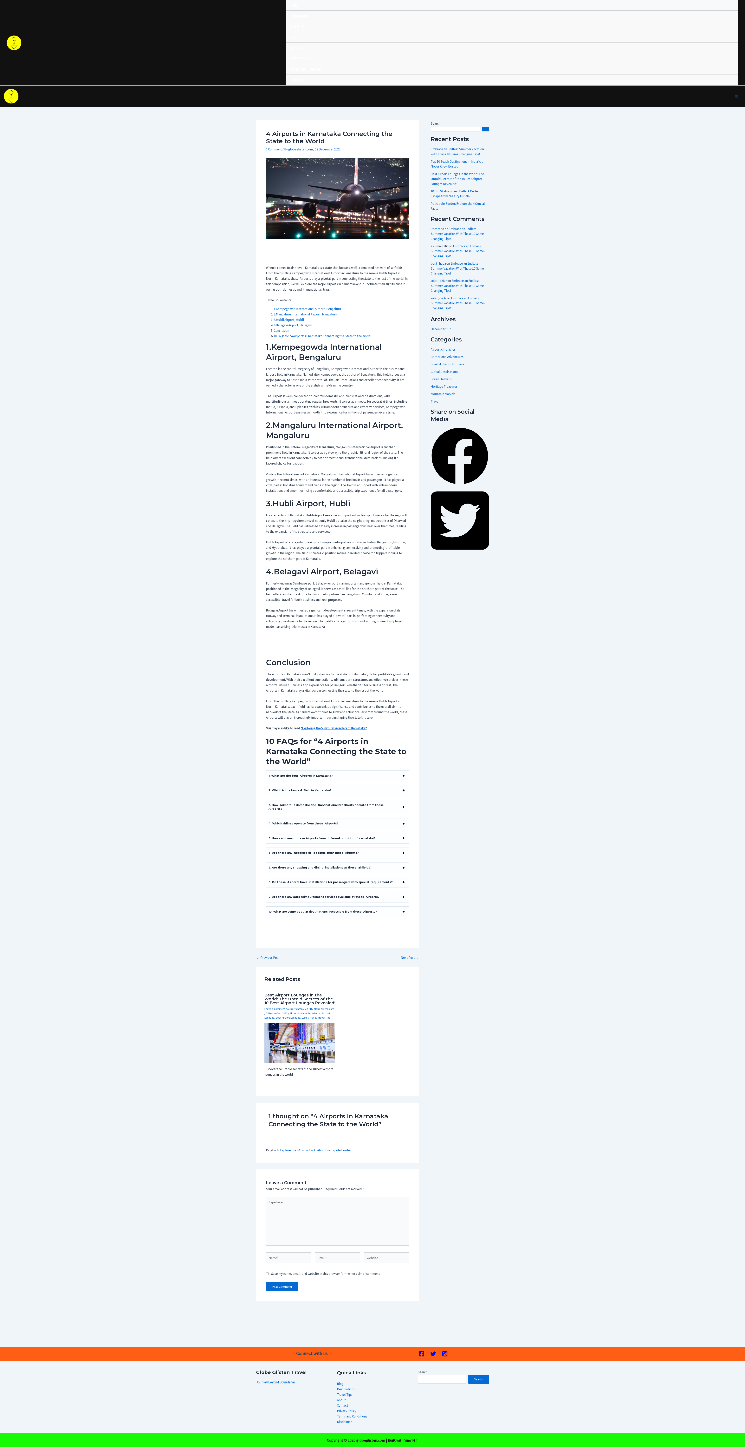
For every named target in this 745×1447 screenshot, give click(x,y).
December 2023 (441, 329)
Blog (293, 5)
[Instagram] (445, 1354)
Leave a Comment (274, 1009)
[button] (460, 484)
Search (435, 123)
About (294, 37)
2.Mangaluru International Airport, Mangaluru (305, 314)
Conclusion (281, 330)
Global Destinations (444, 372)
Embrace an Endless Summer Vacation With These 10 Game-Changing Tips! (458, 234)
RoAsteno (437, 229)
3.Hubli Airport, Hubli (289, 320)
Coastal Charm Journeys (447, 364)
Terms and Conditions (306, 69)
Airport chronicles (297, 1009)
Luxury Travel (309, 1017)
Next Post (410, 957)
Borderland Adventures (447, 357)
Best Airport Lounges (288, 1017)
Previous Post (268, 957)
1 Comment (274, 149)
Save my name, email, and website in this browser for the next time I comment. (325, 1274)
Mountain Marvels (443, 394)
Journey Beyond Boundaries (275, 1382)
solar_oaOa (438, 298)
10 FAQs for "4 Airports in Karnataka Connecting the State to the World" (323, 336)
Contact (296, 47)
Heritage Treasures (444, 386)
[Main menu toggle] (736, 96)
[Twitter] (433, 1354)
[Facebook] (421, 1354)
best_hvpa (438, 263)
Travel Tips (298, 26)
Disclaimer (298, 80)
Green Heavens (441, 379)
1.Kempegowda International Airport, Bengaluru (307, 309)
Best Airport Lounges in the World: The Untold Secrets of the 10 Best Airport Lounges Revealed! (299, 999)
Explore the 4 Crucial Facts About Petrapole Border (315, 1150)
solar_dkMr (439, 281)
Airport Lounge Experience (305, 1013)
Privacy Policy (300, 58)
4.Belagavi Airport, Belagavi (293, 325)
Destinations (299, 15)
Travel (435, 401)
